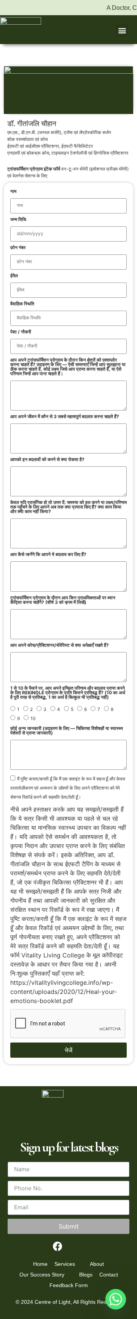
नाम (13, 191)
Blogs (85, 1275)
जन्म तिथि (18, 219)
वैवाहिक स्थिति (22, 304)
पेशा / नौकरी (20, 332)
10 (33, 718)
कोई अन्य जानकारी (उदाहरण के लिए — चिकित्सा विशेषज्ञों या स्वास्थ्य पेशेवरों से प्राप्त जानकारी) (66, 731)
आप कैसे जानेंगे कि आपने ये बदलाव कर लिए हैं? (48, 554)
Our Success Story (41, 1275)
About (97, 1264)
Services (64, 1264)
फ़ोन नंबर (17, 247)
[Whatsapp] (115, 1299)
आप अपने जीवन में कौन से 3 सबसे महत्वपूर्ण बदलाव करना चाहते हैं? (64, 416)
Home (40, 1264)
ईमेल (14, 275)
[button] (122, 30)
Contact (108, 1275)
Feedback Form (68, 1285)
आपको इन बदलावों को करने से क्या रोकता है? (47, 459)
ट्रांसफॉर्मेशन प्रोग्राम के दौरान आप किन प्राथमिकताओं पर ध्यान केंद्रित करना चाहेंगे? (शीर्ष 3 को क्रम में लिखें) (62, 600)
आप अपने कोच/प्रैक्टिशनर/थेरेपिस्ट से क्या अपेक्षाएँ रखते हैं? (59, 645)
